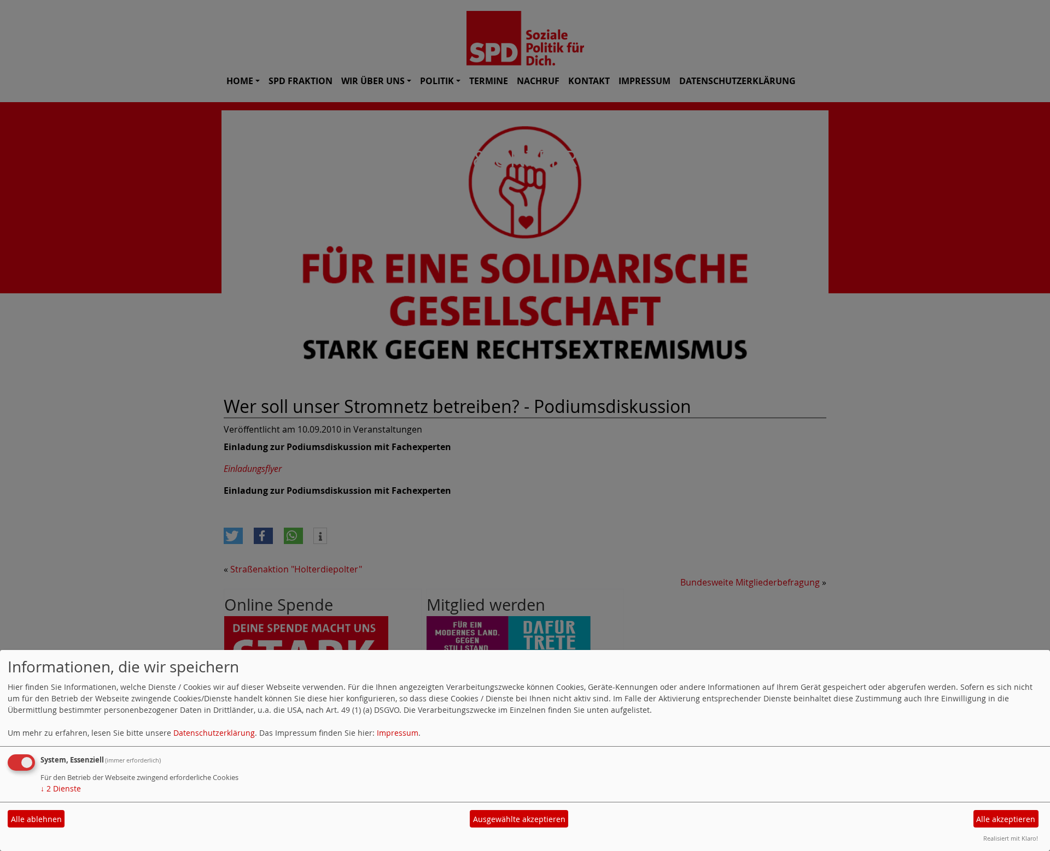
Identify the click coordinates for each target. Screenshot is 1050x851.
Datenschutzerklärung (214, 733)
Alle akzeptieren (1005, 819)
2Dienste (60, 788)
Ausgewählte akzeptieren (519, 819)
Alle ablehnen (36, 819)
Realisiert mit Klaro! (1010, 838)
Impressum (397, 733)
